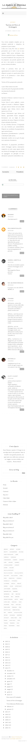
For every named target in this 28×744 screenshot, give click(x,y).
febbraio (9, 706)
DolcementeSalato (14, 228)
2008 (6, 720)
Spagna (5, 620)
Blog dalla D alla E (8, 524)
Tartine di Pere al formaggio (14, 700)
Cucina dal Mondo (8, 565)
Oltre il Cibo (7, 602)
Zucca (5, 628)
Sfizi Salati (6, 617)
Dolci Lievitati (14, 575)
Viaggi (18, 625)
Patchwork (6, 604)
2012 (6, 668)
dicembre (9, 671)
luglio (8, 684)
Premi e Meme (7, 607)
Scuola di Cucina (18, 612)
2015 (6, 660)
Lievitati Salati (18, 586)
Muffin (16, 599)
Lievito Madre (7, 588)
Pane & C (5, 495)
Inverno (6, 586)
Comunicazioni (7, 559)
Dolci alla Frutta (19, 573)
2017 (6, 655)
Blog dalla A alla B (8, 517)
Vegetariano (12, 625)
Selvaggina (12, 615)
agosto (8, 681)
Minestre (17, 596)
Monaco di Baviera (8, 599)
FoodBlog (19, 578)
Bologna (21, 551)
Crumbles (17, 562)
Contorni (5, 491)
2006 (6, 725)
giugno (9, 687)
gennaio (9, 709)
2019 (6, 649)
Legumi (11, 586)
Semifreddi (19, 615)
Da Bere (5, 567)
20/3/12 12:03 (10, 230)
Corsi (5, 562)
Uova (18, 623)
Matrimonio (6, 594)
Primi (4, 485)
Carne (16, 554)
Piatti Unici (18, 604)
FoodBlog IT (7, 580)
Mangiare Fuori (7, 591)
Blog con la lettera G (8, 531)
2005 (6, 728)
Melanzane (6, 596)
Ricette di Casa (7, 609)
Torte (18, 620)
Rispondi (22, 221)
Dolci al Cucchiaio (8, 573)
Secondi (5, 488)
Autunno (18, 549)
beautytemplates (17, 737)
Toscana (6, 623)
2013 (6, 665)
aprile (8, 692)
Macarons (14, 588)
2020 (6, 647)
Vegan (5, 625)
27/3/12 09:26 (10, 361)
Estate (21, 575)
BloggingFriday (13, 551)
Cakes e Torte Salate (8, 554)
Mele (12, 596)
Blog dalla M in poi (8, 537)
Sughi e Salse (12, 620)
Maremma (15, 591)
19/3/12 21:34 (10, 216)
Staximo (11, 298)
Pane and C (14, 602)
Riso (5, 612)
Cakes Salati (6, 498)
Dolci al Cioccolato (8, 570)
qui (18, 49)
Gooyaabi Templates (15, 738)
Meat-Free (18, 594)
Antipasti (12, 22)
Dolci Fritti (6, 575)
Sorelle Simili (14, 617)
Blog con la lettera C (8, 521)
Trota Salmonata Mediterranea (15, 704)
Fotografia (14, 580)
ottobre (9, 676)
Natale (21, 599)
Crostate (10, 562)
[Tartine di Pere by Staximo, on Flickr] (13, 35)
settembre (10, 679)
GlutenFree (6, 583)
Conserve (15, 559)
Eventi (5, 578)
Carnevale (6, 557)
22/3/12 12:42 (10, 300)
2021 (6, 644)
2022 (6, 641)
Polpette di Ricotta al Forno (11, 196)
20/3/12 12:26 (10, 262)
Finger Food (11, 578)
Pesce (12, 604)
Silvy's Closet (13, 376)
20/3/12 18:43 (10, 285)
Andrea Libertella (14, 260)
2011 (6, 712)
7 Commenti (5, 167)
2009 (6, 717)
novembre (10, 673)
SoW (20, 617)
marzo (8, 695)
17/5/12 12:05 (10, 378)
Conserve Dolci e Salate (9, 501)
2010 (6, 714)
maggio (9, 689)
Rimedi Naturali (16, 609)
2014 (6, 663)
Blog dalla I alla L (7, 534)
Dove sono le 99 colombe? (14, 697)
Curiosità (17, 565)
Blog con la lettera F (8, 527)
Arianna (11, 214)
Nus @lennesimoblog (15, 283)
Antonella (11, 358)
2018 (6, 652)
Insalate (19, 583)
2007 (6, 722)
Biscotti (6, 551)
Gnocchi (13, 583)
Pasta (20, 602)
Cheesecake (13, 557)
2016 (6, 657)
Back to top (22, 740)
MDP (13, 594)
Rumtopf (10, 612)
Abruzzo (6, 549)
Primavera (14, 607)
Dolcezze (5, 505)
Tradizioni (12, 623)
